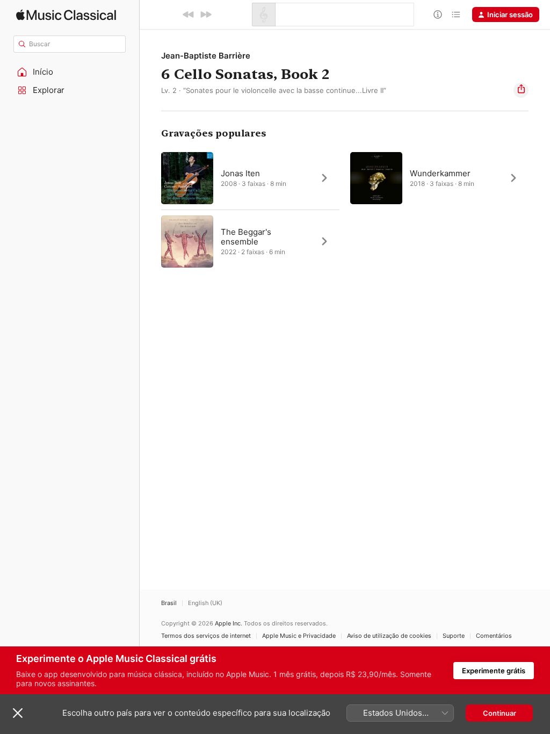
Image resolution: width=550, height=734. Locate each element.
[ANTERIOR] (188, 14)
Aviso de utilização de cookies (389, 636)
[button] (70, 72)
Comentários (494, 636)
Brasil (169, 603)
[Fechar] (18, 713)
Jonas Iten (240, 173)
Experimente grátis (493, 670)
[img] (66, 15)
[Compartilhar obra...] (521, 90)
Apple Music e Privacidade (299, 636)
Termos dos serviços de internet (206, 636)
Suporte (454, 636)
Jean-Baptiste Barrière (205, 56)
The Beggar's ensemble (246, 237)
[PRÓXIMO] (205, 14)
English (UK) (205, 603)
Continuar (499, 713)
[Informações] (437, 14)
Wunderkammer (440, 173)
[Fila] (456, 14)
